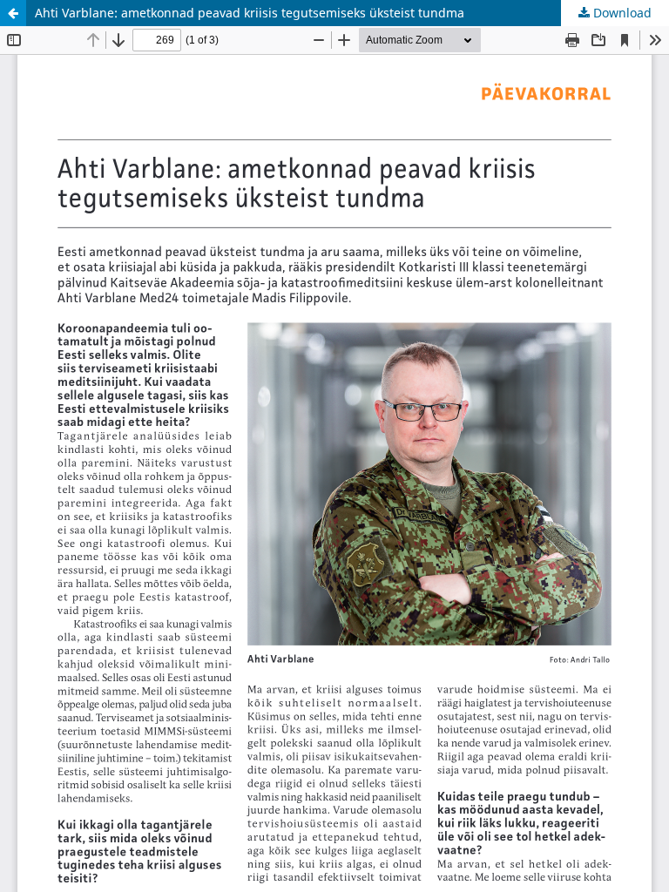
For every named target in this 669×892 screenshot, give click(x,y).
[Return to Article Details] (13, 13)
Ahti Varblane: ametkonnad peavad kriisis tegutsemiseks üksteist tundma (249, 12)
